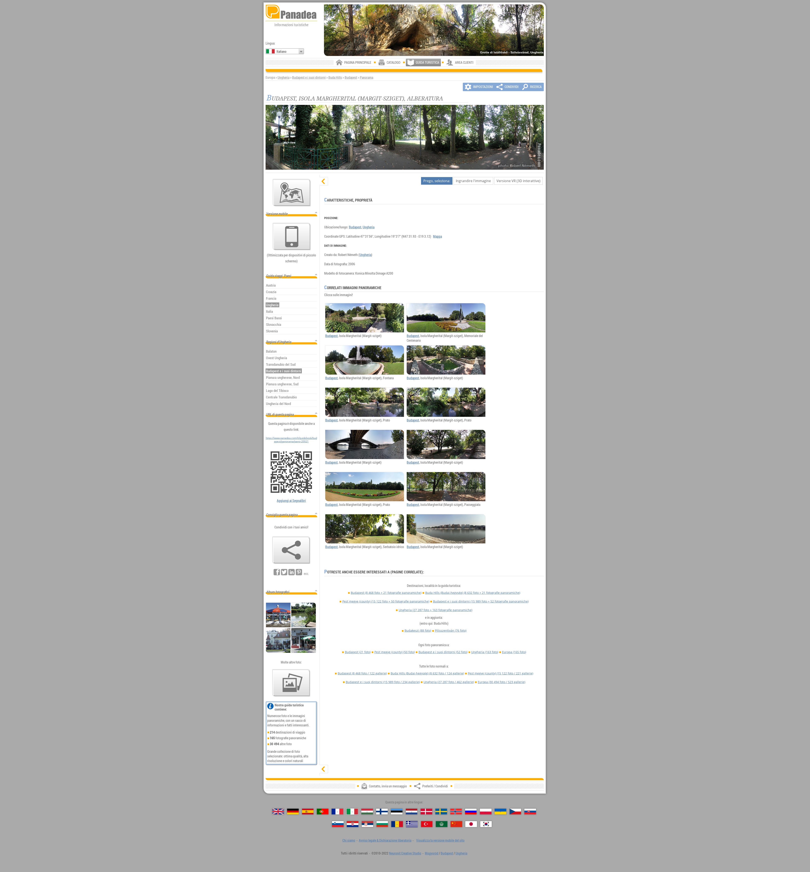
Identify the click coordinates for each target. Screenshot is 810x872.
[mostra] (324, 769)
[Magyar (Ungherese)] (367, 811)
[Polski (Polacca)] (486, 811)
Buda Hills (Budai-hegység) (472, 593)
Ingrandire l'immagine (473, 181)
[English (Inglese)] (278, 811)
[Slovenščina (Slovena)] (338, 824)
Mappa (437, 236)
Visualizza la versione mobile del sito (440, 840)
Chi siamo (348, 840)
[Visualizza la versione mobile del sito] (291, 236)
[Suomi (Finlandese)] (382, 811)
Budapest (351, 77)
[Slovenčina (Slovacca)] (530, 811)
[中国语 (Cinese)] (456, 824)
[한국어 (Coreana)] (486, 824)
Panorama (366, 77)
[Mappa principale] (291, 192)
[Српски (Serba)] (368, 824)
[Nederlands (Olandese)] (412, 811)
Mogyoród (431, 853)
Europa (514, 652)
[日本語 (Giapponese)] (471, 824)
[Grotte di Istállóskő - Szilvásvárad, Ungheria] (434, 30)
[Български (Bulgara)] (382, 824)
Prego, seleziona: (436, 181)
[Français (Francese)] (337, 811)
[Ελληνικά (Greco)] (412, 824)
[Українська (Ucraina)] (500, 811)
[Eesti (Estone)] (397, 811)
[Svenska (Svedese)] (441, 811)
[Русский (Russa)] (471, 811)
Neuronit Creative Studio (405, 853)
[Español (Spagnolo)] (308, 811)
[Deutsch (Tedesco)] (293, 811)
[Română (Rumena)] (397, 824)
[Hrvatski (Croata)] (353, 824)
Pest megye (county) (385, 601)
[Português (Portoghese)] (323, 811)
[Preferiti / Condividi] (291, 550)
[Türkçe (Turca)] (427, 824)
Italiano (281, 51)
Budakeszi (418, 630)
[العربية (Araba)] (442, 824)
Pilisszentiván (450, 630)
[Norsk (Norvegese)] (456, 811)
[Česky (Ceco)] (515, 811)
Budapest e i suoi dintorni (309, 77)
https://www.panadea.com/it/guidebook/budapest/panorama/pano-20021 (291, 439)
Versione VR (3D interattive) (518, 181)
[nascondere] (324, 181)
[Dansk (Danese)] (426, 811)
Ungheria (283, 77)
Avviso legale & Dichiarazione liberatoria (385, 840)
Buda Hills (335, 77)
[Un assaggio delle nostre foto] (291, 682)
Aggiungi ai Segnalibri (291, 500)
